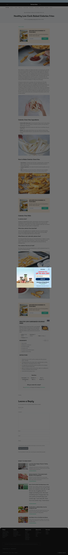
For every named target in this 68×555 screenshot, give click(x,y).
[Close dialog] (48, 269)
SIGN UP (42, 279)
